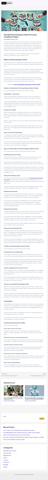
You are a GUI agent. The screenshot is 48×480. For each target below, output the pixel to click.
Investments (6, 462)
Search (4, 416)
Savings (5, 467)
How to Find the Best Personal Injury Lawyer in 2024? (13, 398)
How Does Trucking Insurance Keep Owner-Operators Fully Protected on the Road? (23, 437)
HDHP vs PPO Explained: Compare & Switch (14, 439)
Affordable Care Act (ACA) (9, 450)
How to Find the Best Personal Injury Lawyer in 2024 (27, 84)
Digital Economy (7, 455)
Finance (5, 400)
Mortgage (5, 464)
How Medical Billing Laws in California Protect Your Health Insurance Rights (21, 432)
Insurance (5, 460)
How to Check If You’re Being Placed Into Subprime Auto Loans (18, 430)
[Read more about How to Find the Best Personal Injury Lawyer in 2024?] (13, 390)
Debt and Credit (7, 453)
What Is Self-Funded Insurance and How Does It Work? (16, 435)
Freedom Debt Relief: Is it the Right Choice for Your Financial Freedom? (34, 398)
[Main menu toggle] (45, 3)
